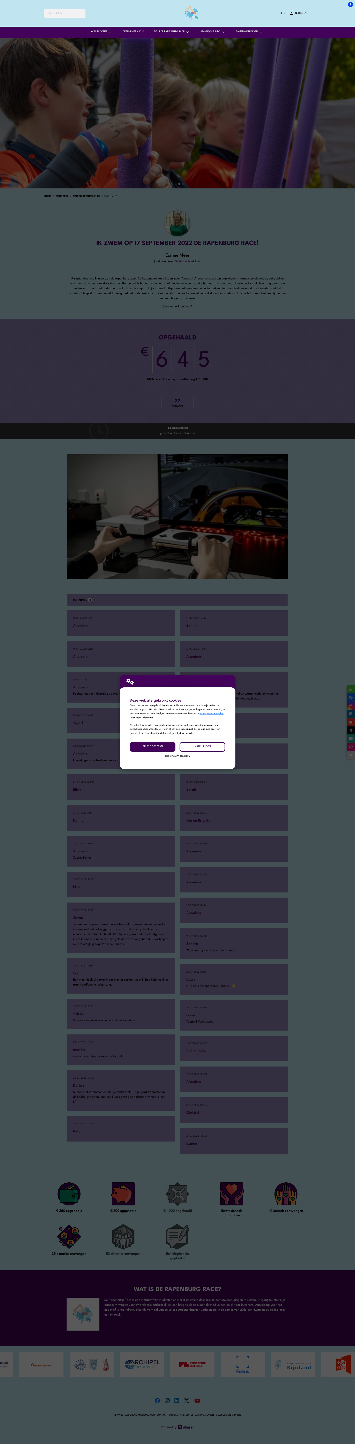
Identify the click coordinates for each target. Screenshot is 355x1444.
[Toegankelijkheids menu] (350, 4)
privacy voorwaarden (211, 713)
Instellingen (202, 746)
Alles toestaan (153, 746)
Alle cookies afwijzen (177, 756)
